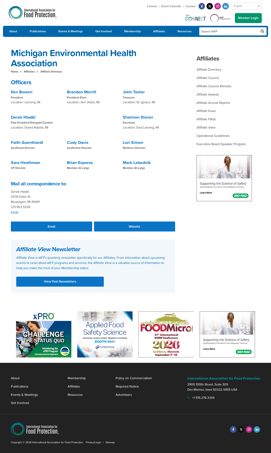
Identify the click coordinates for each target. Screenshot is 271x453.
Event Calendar (171, 6)
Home (14, 72)
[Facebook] (202, 6)
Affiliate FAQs (206, 119)
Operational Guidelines (213, 135)
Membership (132, 31)
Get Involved (103, 31)
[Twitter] (209, 6)
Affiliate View (206, 127)
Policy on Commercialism (134, 378)
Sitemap (110, 442)
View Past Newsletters (60, 281)
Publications (38, 31)
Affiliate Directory (51, 72)
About (13, 31)
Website (134, 226)
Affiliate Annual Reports (213, 102)
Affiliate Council (208, 77)
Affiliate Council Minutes (214, 86)
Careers (152, 6)
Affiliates (159, 31)
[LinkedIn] (225, 6)
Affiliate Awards (208, 94)
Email (14, 212)
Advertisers (124, 394)
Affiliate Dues (206, 110)
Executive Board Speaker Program (221, 144)
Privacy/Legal (93, 442)
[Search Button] (262, 31)
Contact (190, 6)
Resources (185, 31)
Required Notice (127, 386)
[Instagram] (217, 6)
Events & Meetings (70, 31)
